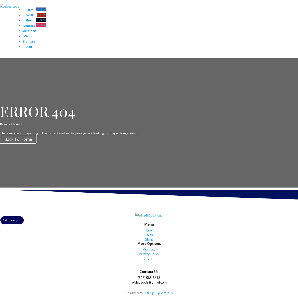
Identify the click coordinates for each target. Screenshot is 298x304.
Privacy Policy (149, 254)
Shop (29, 20)
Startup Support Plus (158, 293)
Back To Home (18, 139)
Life (29, 10)
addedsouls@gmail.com (149, 282)
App (29, 47)
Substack (29, 31)
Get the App (10, 220)
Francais (29, 41)
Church (29, 36)
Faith (29, 15)
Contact (29, 26)
